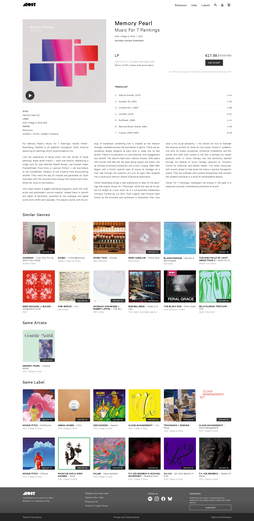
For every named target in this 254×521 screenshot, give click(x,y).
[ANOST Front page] (30, 5)
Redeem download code (96, 493)
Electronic (28, 130)
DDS (25, 311)
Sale (194, 5)
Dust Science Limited (174, 309)
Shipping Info (91, 501)
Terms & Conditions (32, 517)
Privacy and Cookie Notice (126, 517)
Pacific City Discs (207, 263)
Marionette (63, 309)
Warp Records (100, 260)
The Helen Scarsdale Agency (142, 311)
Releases (181, 5)
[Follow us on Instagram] (156, 499)
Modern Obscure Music (69, 260)
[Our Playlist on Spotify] (150, 499)
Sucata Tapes (29, 263)
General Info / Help (94, 497)
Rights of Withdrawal (221, 517)
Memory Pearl (29, 115)
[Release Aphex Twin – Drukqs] (109, 238)
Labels (205, 5)
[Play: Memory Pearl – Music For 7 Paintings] (30, 95)
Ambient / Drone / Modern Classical (41, 133)
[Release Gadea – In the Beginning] (74, 238)
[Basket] (229, 5)
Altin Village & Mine (32, 122)
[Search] (215, 5)
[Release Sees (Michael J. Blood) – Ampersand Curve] (39, 286)
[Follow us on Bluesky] (170, 499)
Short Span (133, 260)
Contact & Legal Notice (96, 505)
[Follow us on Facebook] (163, 499)
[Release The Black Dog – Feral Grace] (180, 286)
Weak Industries (207, 311)
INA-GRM (168, 263)
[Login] (222, 5)
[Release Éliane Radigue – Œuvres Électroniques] (180, 238)
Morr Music (98, 311)
